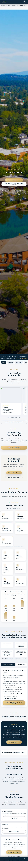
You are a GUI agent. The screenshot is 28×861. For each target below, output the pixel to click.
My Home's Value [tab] (21, 664)
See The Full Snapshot (21, 358)
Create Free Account (14, 477)
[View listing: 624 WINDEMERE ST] (11, 395)
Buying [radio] (13, 190)
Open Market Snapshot (10, 696)
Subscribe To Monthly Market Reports (14, 703)
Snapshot (10, 362)
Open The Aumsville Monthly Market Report (14, 184)
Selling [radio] (19, 190)
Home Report (19, 362)
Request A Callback (6, 190)
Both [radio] (24, 190)
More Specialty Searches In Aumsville (14, 752)
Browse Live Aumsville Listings (14, 180)
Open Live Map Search (14, 447)
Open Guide (14, 818)
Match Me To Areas (14, 742)
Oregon (8, 5)
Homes (3, 362)
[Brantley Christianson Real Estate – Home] (4, 2)
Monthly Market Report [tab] (8, 664)
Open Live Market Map (10, 698)
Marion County (15, 5)
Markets (3, 5)
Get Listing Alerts (14, 472)
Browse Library (14, 831)
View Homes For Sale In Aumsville (13, 694)
